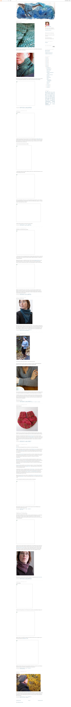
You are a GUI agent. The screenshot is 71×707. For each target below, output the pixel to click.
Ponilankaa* (18, 112)
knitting (46, 97)
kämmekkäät (53, 97)
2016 (47, 57)
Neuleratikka (18, 583)
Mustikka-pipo (21, 476)
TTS (49, 91)
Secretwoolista (22, 454)
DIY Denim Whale (47, 50)
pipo (54, 100)
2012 (47, 62)
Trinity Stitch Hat (28, 692)
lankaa (26, 225)
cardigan (49, 92)
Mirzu (17, 447)
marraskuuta (48, 68)
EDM (46, 91)
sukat (46, 102)
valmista (27, 330)
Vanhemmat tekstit (40, 700)
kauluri (46, 95)
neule (50, 99)
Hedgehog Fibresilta (37, 260)
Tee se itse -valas (47, 51)
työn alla (53, 102)
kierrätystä (51, 96)
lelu (54, 98)
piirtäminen (51, 100)
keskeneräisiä (46, 96)
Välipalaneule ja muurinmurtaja (21, 513)
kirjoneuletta (53, 96)
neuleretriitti (53, 99)
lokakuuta (48, 84)
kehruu (48, 95)
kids (48, 96)
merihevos (29, 471)
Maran (26, 461)
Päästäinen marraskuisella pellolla (22, 229)
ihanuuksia (50, 94)
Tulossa (17, 445)
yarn (30, 225)
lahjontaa (46, 98)
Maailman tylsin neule (20, 298)
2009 (20, 225)
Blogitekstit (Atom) (20, 702)
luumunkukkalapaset (34, 471)
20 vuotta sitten (40, 577)
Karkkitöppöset (19, 406)
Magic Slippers (32, 436)
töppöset (26, 441)
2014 (47, 60)
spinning (28, 225)
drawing (52, 93)
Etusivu (29, 700)
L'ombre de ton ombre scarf (48, 53)
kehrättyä (54, 95)
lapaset (51, 98)
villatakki (53, 103)
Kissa (26, 471)
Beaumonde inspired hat (38, 475)
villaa (50, 103)
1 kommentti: (29, 224)
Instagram (46, 42)
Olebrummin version (34, 449)
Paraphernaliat (18, 465)
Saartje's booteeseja (30, 435)
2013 (47, 61)
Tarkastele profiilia (48, 30)
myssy (25, 697)
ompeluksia (49, 100)
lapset (53, 98)
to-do (22, 509)
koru (48, 97)
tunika (48, 102)
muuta (46, 99)
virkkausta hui (46, 104)
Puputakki (18, 334)
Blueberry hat (32, 475)
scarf (25, 330)
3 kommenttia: (29, 401)
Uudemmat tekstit (18, 700)
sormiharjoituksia (47, 101)
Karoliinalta (22, 450)
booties (22, 441)
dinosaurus (48, 93)
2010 (47, 65)
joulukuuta (48, 67)
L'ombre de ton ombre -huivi (49, 52)
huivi (23, 330)
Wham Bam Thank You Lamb (20, 547)
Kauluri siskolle (19, 22)
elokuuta (48, 87)
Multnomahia (18, 459)
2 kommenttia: (30, 107)
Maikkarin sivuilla (25, 638)
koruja (50, 97)
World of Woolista (39, 138)
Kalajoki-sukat (28, 466)
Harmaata (18, 672)
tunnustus (51, 102)
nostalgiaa (46, 100)
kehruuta (22, 225)
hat (22, 697)
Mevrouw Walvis (48, 26)
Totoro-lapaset (32, 469)
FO (21, 330)
